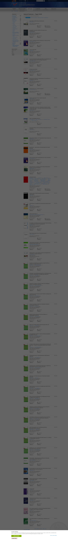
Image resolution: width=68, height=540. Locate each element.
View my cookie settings (53, 535)
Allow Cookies (16, 536)
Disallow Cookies (14, 538)
